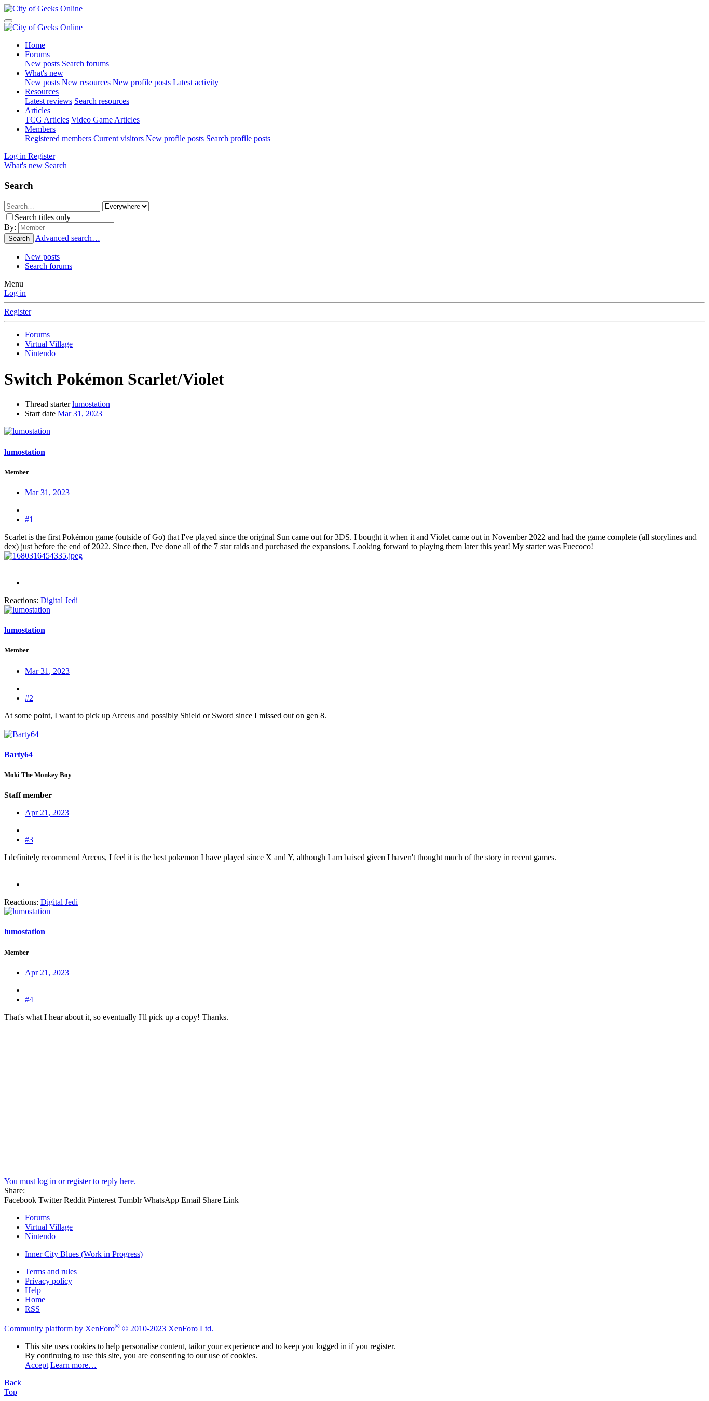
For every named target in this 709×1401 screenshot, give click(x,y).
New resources (86, 82)
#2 (29, 697)
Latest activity (196, 82)
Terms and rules (51, 1271)
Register (17, 311)
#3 (29, 839)
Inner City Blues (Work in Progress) (84, 1253)
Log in (15, 293)
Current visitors (118, 138)
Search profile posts (238, 138)
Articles (37, 110)
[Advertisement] (315, 1104)
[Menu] (8, 20)
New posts (42, 63)
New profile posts (142, 82)
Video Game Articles (105, 119)
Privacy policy (48, 1280)
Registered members (58, 138)
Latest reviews (48, 101)
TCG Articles (47, 119)
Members (40, 129)
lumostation (91, 404)
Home (35, 44)
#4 (29, 999)
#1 (29, 519)
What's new (44, 73)
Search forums (85, 63)
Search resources (101, 101)
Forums (37, 54)
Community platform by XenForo (108, 1328)
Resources (42, 91)
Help (33, 1290)
